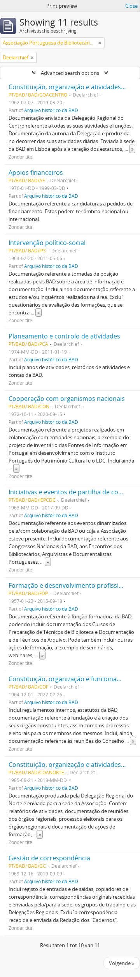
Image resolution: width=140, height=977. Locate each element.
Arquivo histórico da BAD (51, 110)
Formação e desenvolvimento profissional (70, 585)
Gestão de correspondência (49, 858)
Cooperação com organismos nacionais (67, 398)
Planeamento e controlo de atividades (64, 336)
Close (131, 5)
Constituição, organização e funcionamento (72, 679)
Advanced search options (70, 72)
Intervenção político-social (47, 242)
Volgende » (121, 963)
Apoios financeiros (36, 172)
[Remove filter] (100, 43)
